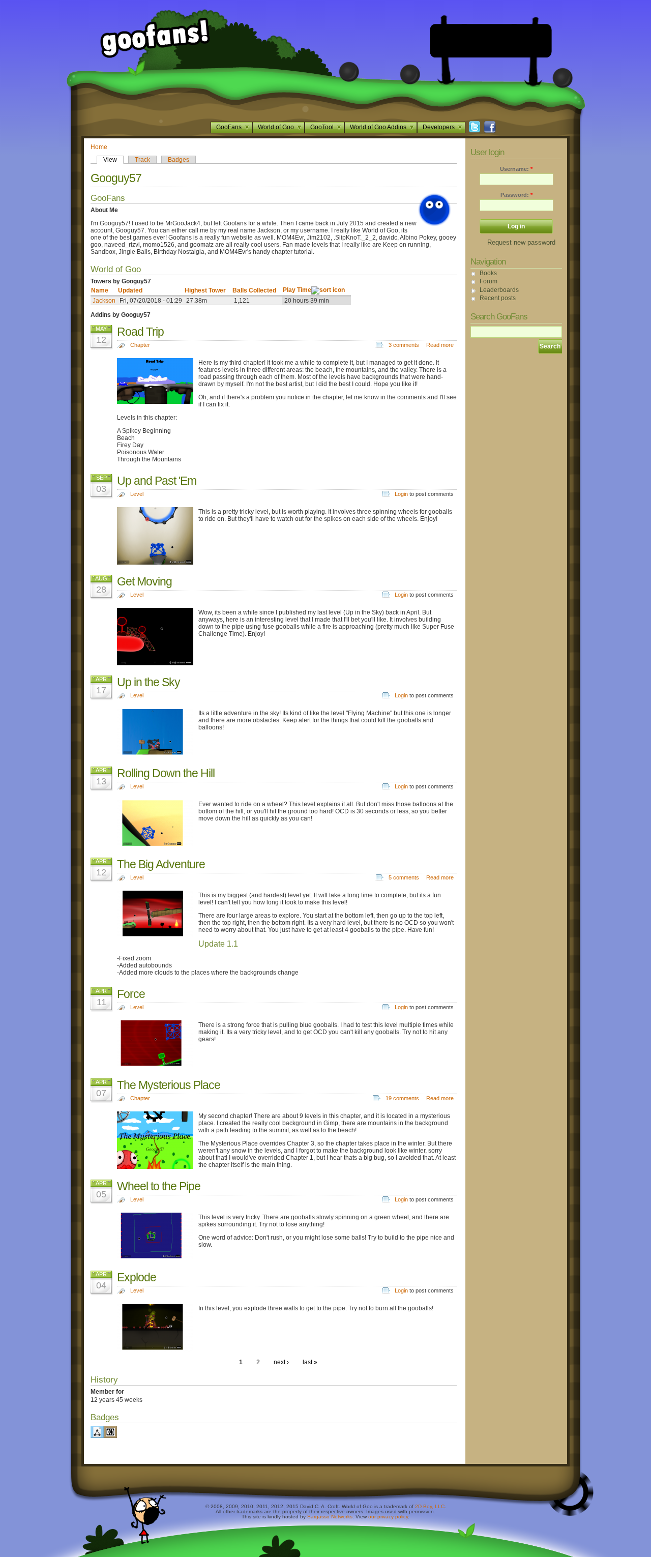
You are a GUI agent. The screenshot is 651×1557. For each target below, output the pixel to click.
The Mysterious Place (168, 1085)
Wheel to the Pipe (158, 1186)
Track (142, 159)
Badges (178, 159)
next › (281, 1362)
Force (131, 994)
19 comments (402, 1098)
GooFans (229, 127)
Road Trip (140, 331)
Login (401, 494)
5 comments (404, 877)
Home (99, 147)
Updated (130, 290)
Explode (136, 1277)
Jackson (104, 300)
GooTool (322, 127)
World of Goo (276, 127)
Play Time (297, 289)
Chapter (140, 345)
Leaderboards (499, 289)
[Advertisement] (490, 40)
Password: (516, 195)
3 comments (404, 345)
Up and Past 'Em (156, 480)
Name (99, 290)
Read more (440, 345)
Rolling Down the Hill (166, 773)
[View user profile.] (434, 223)
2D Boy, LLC (430, 1506)
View (110, 159)
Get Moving (144, 581)
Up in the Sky (148, 682)
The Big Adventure (161, 864)
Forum (488, 281)
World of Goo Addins (378, 127)
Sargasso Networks (329, 1516)
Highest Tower (205, 290)
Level (136, 494)
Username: (516, 169)
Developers (439, 127)
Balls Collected (254, 290)
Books (488, 273)
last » (310, 1362)
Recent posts (498, 298)
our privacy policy (388, 1516)
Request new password (521, 242)
